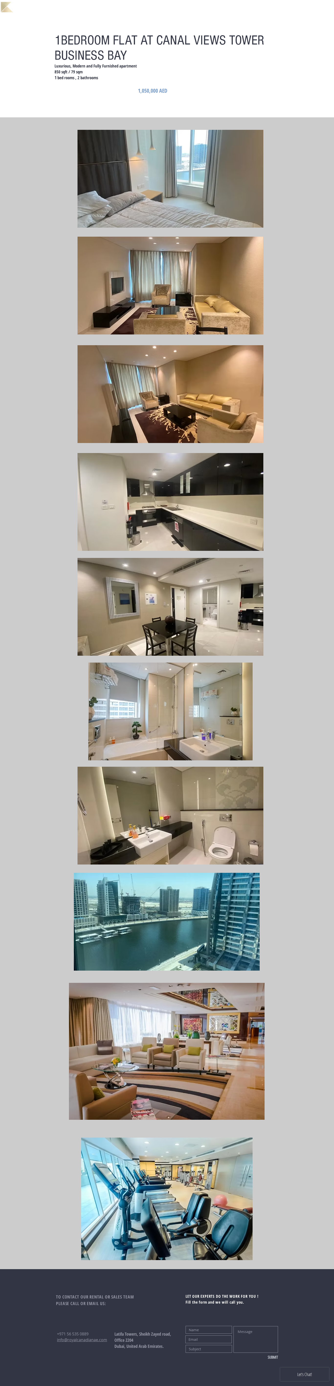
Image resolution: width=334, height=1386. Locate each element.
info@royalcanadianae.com (82, 1339)
